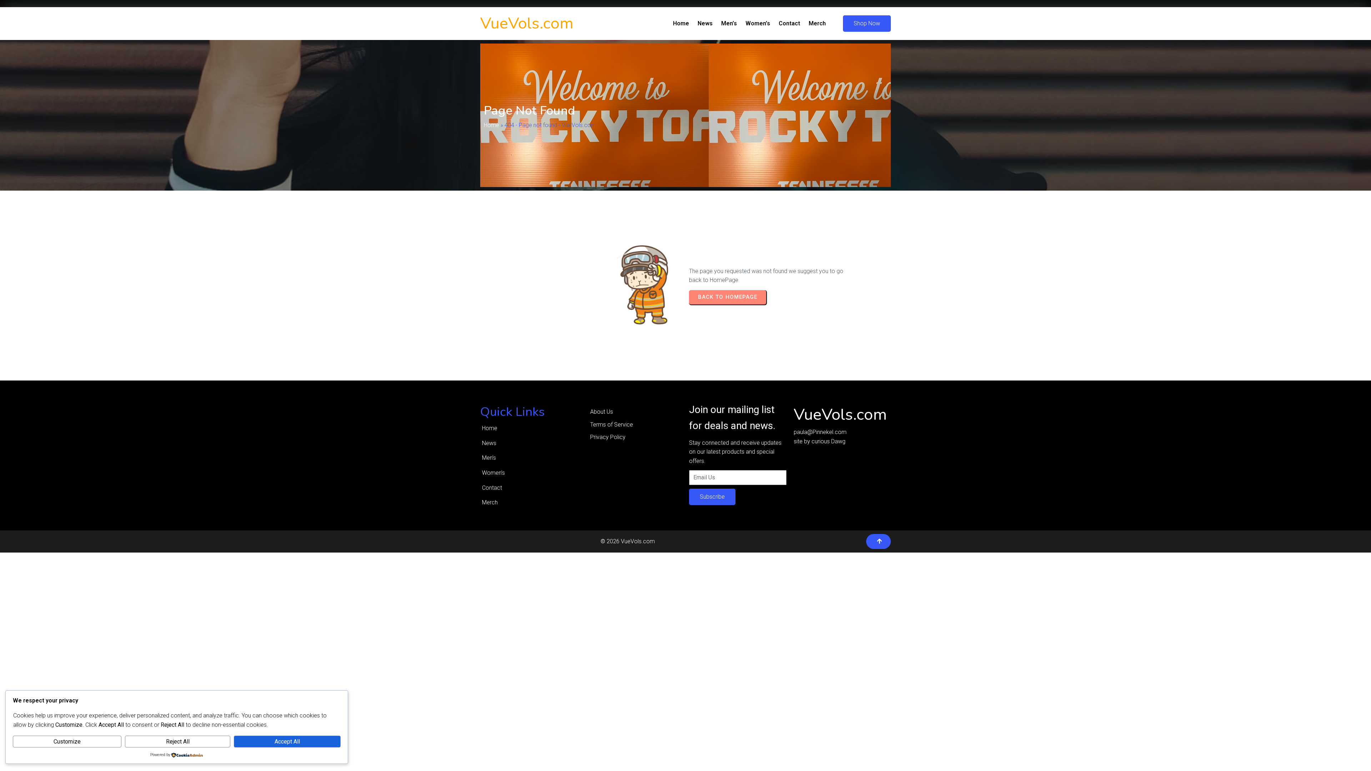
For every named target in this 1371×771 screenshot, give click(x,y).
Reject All (178, 741)
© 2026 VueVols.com (628, 541)
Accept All (287, 741)
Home (491, 125)
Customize (67, 741)
